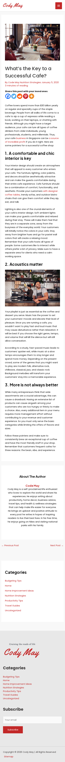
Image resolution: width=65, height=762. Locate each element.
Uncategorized (13, 610)
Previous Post (10, 545)
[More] (31, 96)
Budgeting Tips (13, 580)
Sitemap (8, 756)
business (21, 138)
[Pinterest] (25, 96)
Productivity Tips (14, 600)
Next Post (56, 545)
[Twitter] (13, 96)
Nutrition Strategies (30, 82)
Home (8, 585)
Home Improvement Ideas (19, 590)
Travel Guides (12, 605)
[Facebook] (8, 96)
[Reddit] (19, 96)
